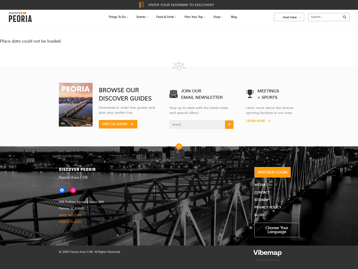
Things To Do (117, 17)
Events (141, 17)
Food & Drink (165, 17)
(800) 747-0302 (70, 215)
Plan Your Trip (194, 17)
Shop (216, 17)
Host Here (290, 17)
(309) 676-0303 (70, 222)
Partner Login (272, 172)
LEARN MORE (255, 121)
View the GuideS (114, 124)
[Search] (344, 17)
